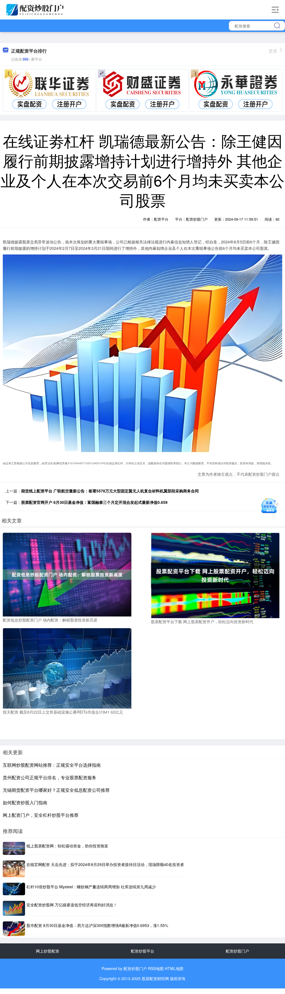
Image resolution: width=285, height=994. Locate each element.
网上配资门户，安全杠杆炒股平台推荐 (40, 815)
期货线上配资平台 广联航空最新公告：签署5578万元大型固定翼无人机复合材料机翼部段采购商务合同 (110, 491)
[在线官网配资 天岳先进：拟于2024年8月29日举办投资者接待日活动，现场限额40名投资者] (14, 868)
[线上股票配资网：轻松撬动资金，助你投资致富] (14, 848)
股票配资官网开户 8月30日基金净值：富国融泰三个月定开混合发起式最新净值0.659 (94, 502)
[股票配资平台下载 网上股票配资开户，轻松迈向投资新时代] (215, 575)
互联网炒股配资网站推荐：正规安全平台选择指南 (52, 765)
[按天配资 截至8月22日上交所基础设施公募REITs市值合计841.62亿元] (67, 667)
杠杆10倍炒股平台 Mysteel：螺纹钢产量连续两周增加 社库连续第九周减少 (91, 886)
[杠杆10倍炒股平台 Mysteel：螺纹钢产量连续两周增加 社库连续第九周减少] (14, 889)
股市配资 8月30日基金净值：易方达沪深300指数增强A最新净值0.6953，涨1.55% (97, 925)
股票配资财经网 (155, 978)
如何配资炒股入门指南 (25, 802)
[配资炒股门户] (36, 9)
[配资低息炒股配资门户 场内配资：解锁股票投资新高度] (67, 574)
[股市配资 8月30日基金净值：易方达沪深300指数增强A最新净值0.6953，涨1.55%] (14, 928)
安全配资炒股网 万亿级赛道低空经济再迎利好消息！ (71, 904)
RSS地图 (156, 968)
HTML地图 (174, 968)
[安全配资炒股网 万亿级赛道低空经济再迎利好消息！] (14, 908)
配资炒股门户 (237, 951)
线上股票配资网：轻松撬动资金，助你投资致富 (67, 846)
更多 (273, 51)
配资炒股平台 (142, 951)
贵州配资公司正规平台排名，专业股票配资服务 (49, 777)
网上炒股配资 (47, 951)
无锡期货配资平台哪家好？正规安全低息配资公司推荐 (56, 790)
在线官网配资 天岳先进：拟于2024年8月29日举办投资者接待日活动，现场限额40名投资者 (105, 864)
